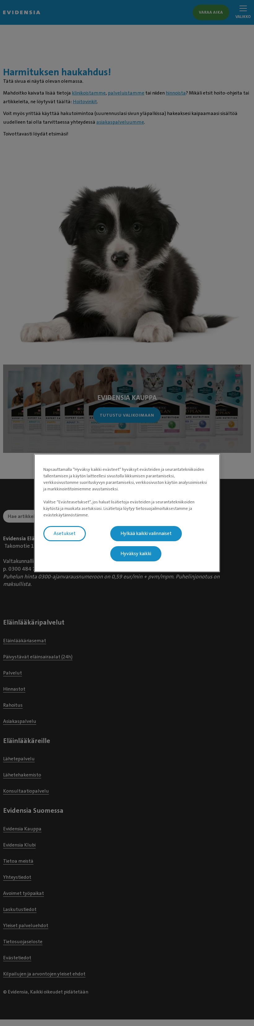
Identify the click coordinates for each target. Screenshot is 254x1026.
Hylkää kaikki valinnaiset (146, 533)
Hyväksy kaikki (135, 554)
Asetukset (65, 533)
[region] (127, 513)
